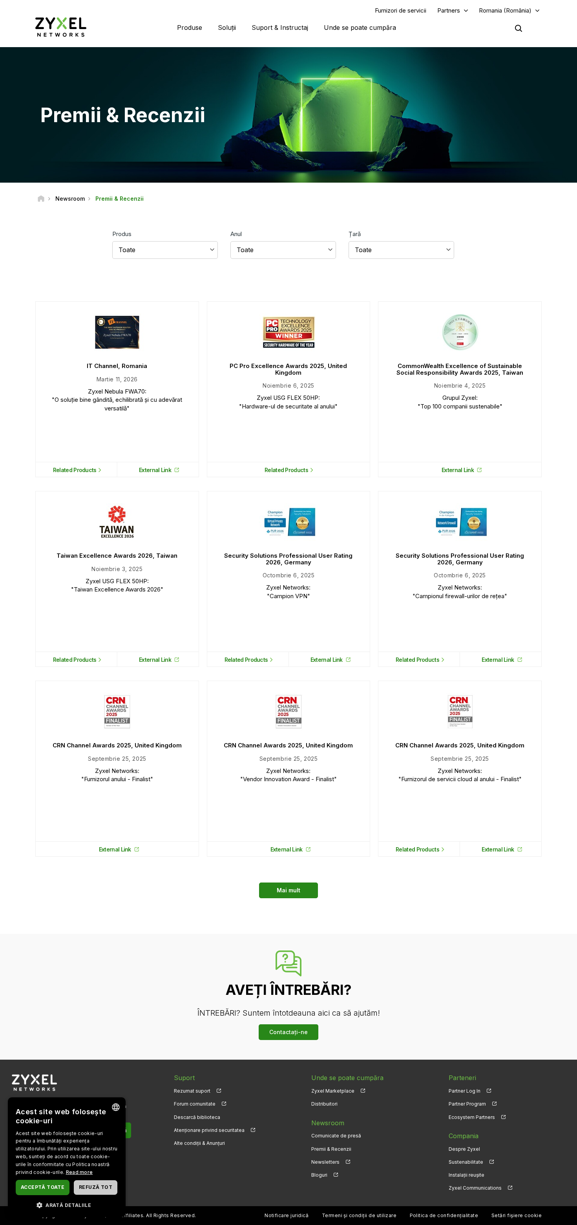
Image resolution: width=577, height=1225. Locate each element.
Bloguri (319, 1175)
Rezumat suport (192, 1091)
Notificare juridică (287, 1215)
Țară (355, 234)
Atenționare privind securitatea (209, 1130)
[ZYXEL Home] (60, 27)
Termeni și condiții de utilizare (359, 1215)
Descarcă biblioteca (197, 1117)
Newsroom (327, 1123)
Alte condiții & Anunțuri (199, 1143)
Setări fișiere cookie (516, 1215)
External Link (155, 470)
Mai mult (288, 890)
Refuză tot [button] (95, 1187)
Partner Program (467, 1104)
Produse (189, 27)
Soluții (227, 27)
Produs (121, 234)
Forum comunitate (194, 1104)
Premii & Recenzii (331, 1149)
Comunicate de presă (336, 1136)
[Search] (518, 28)
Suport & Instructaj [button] (280, 27)
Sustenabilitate (466, 1162)
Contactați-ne (288, 1032)
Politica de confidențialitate (444, 1215)
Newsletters (325, 1162)
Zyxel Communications (475, 1188)
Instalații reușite (466, 1175)
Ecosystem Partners (472, 1117)
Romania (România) (505, 10)
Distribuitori (324, 1104)
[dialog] (67, 1157)
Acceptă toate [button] (42, 1187)
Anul (236, 234)
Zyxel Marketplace (332, 1091)
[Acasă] (41, 198)
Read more (79, 1172)
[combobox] (116, 1107)
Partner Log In (464, 1091)
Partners (448, 10)
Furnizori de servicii (400, 10)
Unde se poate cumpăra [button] (360, 27)
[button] (67, 1204)
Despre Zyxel (464, 1149)
